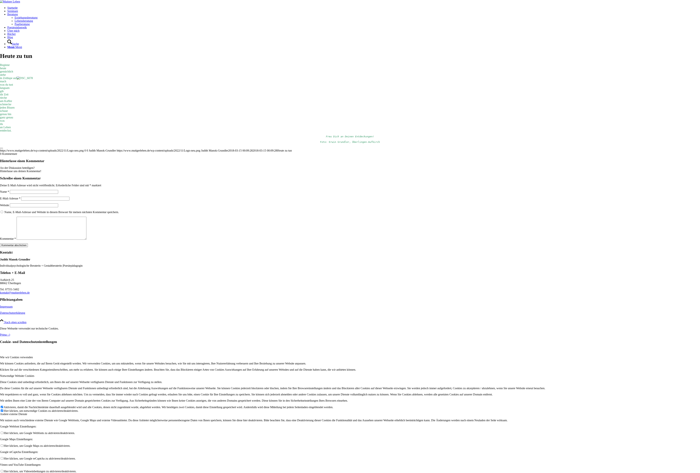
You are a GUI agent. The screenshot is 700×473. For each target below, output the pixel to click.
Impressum (6, 306)
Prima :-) (5, 334)
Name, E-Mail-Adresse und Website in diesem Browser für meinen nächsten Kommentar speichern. (61, 212)
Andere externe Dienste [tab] (13, 414)
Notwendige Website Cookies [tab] (17, 375)
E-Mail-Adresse (10, 198)
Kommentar (8, 238)
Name (4, 191)
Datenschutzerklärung (12, 312)
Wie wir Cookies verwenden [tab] (16, 357)
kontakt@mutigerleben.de (15, 292)
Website (4, 205)
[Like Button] (1, 148)
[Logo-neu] (10, 1)
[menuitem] (353, 7)
